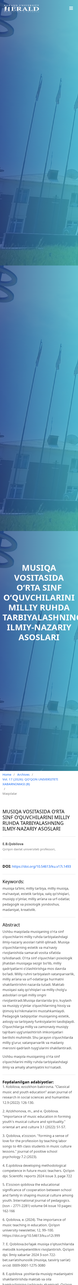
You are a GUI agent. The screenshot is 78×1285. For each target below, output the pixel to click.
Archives (23, 774)
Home (6, 774)
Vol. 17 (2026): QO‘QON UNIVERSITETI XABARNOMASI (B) (30, 781)
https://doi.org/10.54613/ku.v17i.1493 (41, 866)
